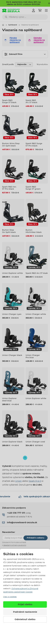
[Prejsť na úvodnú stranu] (3, 25)
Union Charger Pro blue (33, 356)
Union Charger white (36, 314)
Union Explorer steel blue (9, 399)
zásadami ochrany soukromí (14, 545)
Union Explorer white (12, 273)
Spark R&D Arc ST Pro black (9, 188)
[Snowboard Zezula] (11, 10)
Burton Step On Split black (9, 231)
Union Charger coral (35, 441)
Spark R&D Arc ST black (31, 101)
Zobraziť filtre (15, 54)
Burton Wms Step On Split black (11, 144)
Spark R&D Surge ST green (33, 188)
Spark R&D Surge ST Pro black (34, 144)
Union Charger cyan (11, 314)
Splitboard (12, 25)
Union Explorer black (12, 441)
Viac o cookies (10, 597)
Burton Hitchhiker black (34, 231)
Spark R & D (35, 481)
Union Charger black (12, 355)
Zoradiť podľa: (8, 64)
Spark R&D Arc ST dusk (37, 273)
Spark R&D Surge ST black (9, 101)
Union (18, 481)
